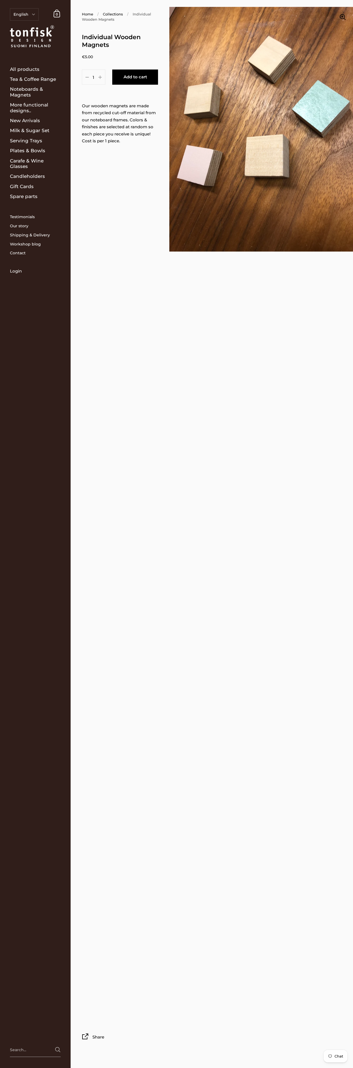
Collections (113, 14)
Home (87, 14)
